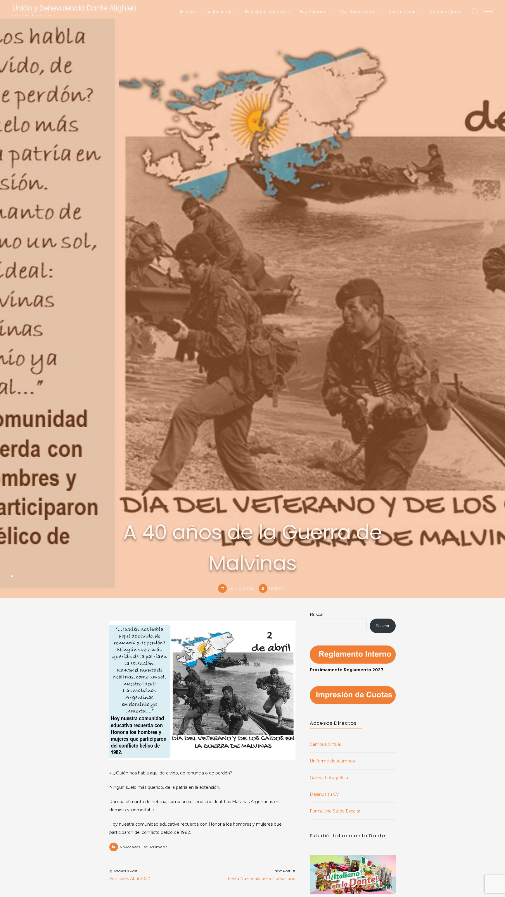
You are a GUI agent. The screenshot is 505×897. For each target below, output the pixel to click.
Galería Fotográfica (329, 777)
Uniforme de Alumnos (332, 761)
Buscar (317, 614)
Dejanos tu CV (324, 794)
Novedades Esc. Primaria (144, 847)
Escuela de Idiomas (265, 11)
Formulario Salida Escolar (335, 811)
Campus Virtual (445, 11)
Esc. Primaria (313, 11)
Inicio (190, 11)
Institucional (218, 11)
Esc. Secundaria (357, 11)
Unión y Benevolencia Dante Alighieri (74, 8)
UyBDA (276, 588)
